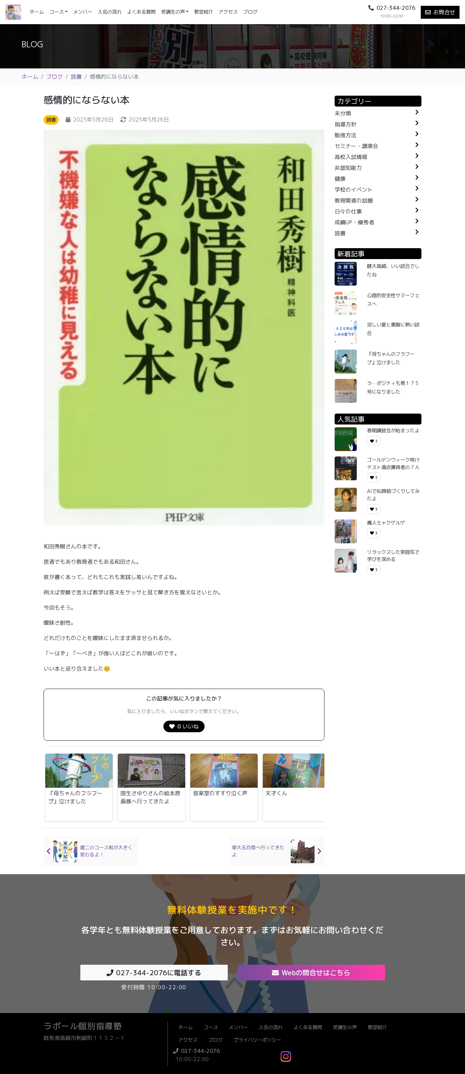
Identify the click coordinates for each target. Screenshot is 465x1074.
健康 (340, 178)
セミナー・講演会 (356, 146)
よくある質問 (141, 12)
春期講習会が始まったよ (393, 430)
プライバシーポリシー (257, 1040)
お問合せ (444, 12)
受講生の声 (173, 12)
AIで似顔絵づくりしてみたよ (393, 495)
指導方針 (345, 124)
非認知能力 (348, 168)
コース (56, 12)
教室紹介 (203, 12)
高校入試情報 (351, 157)
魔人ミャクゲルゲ (386, 522)
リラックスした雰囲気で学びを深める (393, 556)
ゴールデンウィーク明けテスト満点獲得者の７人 (393, 463)
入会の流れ (110, 12)
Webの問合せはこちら (316, 972)
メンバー (82, 12)
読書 (76, 76)
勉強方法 (345, 135)
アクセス (228, 12)
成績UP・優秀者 (354, 222)
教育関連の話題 (354, 200)
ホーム (38, 11)
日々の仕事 (348, 211)
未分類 (343, 113)
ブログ (250, 12)
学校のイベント (354, 189)
